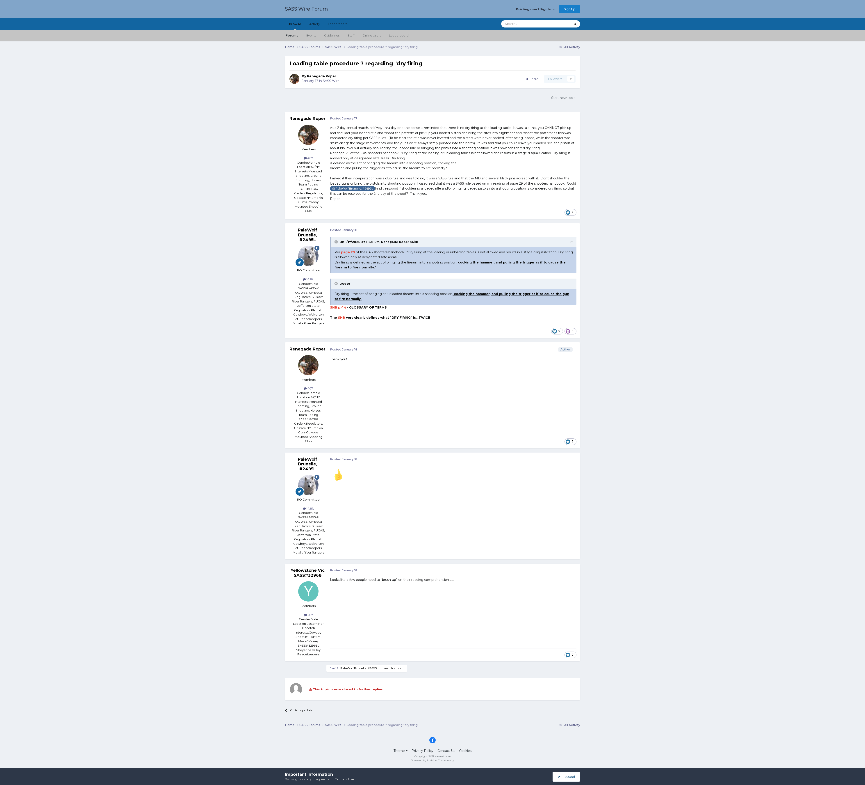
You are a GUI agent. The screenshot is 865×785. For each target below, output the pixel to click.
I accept (568, 777)
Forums (292, 35)
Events (311, 35)
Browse (295, 24)
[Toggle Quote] (337, 242)
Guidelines (331, 35)
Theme (400, 751)
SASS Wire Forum (306, 9)
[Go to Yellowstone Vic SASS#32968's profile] (308, 591)
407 (310, 158)
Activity (314, 24)
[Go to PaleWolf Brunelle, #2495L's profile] (308, 256)
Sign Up (569, 9)
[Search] (575, 23)
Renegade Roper (321, 76)
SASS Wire (331, 81)
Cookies (465, 751)
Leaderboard (399, 35)
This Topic (557, 23)
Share (533, 79)
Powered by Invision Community (432, 760)
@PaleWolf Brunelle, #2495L (352, 188)
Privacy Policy (422, 751)
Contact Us (446, 751)
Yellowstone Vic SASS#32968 (308, 573)
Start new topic (563, 98)
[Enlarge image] (338, 474)
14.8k (310, 279)
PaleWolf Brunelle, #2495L (307, 235)
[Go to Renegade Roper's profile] (294, 79)
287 (310, 615)
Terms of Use (344, 779)
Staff (351, 35)
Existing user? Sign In (534, 9)
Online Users (371, 35)
